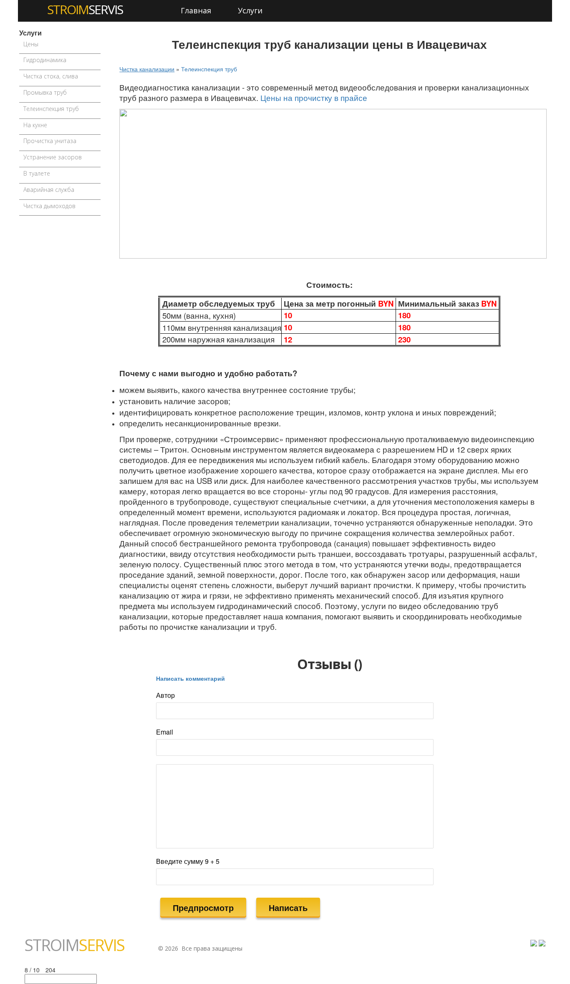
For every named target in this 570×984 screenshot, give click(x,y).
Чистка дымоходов (49, 206)
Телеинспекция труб (51, 109)
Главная (196, 10)
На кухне (35, 125)
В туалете (36, 173)
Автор (165, 695)
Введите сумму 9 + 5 (187, 861)
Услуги (250, 10)
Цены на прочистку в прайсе (313, 97)
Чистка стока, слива (50, 76)
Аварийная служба (48, 190)
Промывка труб (45, 92)
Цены (30, 44)
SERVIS (74, 945)
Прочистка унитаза (49, 141)
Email (164, 732)
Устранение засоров (52, 157)
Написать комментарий (190, 678)
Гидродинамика (44, 60)
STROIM (85, 9)
